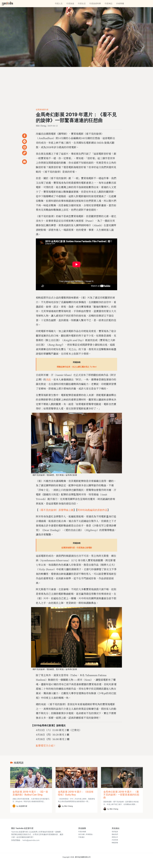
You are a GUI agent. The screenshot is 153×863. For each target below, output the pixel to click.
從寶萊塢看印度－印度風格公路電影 (76, 548)
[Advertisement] (76, 85)
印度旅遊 (70, 3)
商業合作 (115, 837)
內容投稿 (115, 840)
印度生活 (82, 3)
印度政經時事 (95, 3)
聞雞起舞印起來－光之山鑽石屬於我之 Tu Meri (76, 367)
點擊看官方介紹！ (46, 745)
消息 (48, 379)
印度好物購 (82, 832)
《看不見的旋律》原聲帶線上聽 (56, 510)
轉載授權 (115, 843)
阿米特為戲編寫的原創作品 (92, 510)
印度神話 (108, 3)
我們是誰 (115, 832)
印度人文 (59, 3)
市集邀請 (81, 837)
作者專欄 (120, 3)
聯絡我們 (115, 834)
